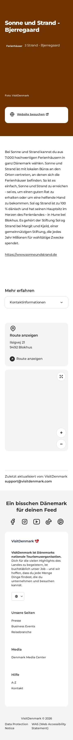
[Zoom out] (61, 444)
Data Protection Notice (16, 726)
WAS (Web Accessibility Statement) (49, 726)
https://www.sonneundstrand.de (31, 255)
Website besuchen (31, 114)
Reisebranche (21, 632)
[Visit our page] (24, 521)
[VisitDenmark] (25, 541)
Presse (16, 620)
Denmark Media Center (28, 657)
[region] (36, 410)
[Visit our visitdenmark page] (36, 521)
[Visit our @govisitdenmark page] (48, 521)
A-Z (13, 682)
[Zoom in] (61, 433)
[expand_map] (61, 376)
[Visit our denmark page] (12, 521)
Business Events (23, 626)
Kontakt (17, 688)
